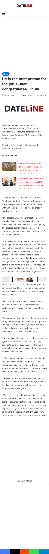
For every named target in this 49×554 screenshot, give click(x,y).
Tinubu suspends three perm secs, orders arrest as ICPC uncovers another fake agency (31, 181)
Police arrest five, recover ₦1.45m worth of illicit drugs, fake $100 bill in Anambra (31, 166)
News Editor (9, 95)
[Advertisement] (24, 45)
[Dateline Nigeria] (24, 6)
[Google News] (24, 481)
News (5, 74)
